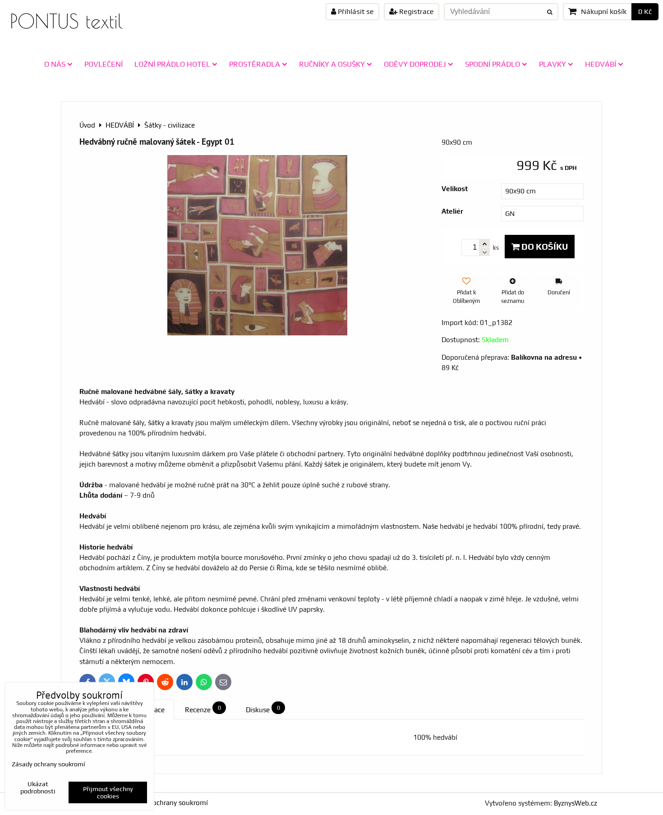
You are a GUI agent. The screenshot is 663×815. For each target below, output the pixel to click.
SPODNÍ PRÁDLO (492, 64)
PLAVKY (552, 64)
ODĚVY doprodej (415, 64)
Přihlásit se (355, 11)
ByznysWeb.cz (575, 803)
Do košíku (544, 247)
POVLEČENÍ (103, 64)
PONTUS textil (66, 20)
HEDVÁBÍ (600, 64)
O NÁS (54, 64)
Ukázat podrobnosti (37, 788)
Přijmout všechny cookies (108, 792)
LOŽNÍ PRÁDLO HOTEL (172, 64)
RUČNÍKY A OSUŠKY (332, 64)
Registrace (415, 11)
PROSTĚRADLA (254, 64)
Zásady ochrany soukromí (168, 802)
